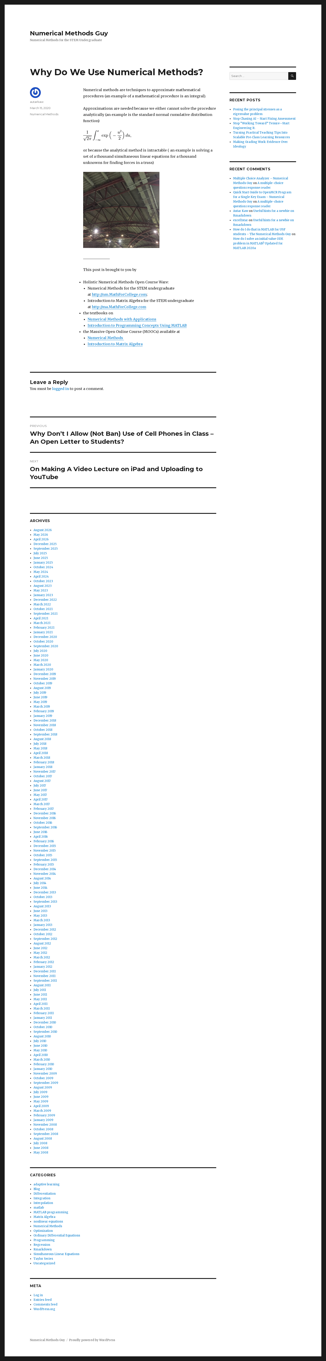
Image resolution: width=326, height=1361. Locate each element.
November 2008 (45, 1125)
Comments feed (45, 1304)
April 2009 (41, 1106)
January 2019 (42, 716)
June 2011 (40, 994)
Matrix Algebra (44, 1217)
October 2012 (42, 934)
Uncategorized (44, 1263)
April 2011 (40, 1004)
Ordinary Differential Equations (56, 1235)
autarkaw (36, 102)
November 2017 (44, 772)
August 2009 (42, 1087)
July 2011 (39, 990)
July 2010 (39, 1041)
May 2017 (40, 795)
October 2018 (42, 730)
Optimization (43, 1231)
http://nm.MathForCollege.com (119, 294)
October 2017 (42, 776)
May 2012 (40, 953)
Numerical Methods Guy (69, 33)
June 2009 (40, 1097)
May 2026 (40, 535)
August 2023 (42, 586)
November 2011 (44, 976)
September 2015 (45, 860)
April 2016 (40, 837)
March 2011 (41, 1008)
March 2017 (41, 804)
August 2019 (42, 688)
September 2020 (45, 646)
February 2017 (43, 809)
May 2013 (40, 916)
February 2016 (43, 841)
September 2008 (45, 1134)
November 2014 (44, 874)
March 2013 (41, 920)
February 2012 (43, 962)
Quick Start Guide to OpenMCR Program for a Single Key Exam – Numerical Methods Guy (262, 196)
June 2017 (40, 790)
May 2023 (40, 590)
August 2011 (42, 985)
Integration (41, 1198)
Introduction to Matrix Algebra (115, 344)
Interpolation (43, 1203)
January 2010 (42, 1069)
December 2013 (44, 892)
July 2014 (39, 883)
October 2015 (42, 855)
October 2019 (42, 683)
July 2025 (40, 553)
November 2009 (45, 1073)
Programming (44, 1240)
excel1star (240, 220)
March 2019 (41, 706)
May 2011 (40, 999)
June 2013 (40, 911)
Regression (41, 1245)
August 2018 (42, 739)
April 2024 (41, 576)
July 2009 (40, 1092)
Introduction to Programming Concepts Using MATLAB (137, 325)
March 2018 (41, 758)
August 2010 (42, 1036)
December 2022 (45, 600)
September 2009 (45, 1083)
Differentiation (44, 1194)
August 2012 (42, 943)
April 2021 (40, 618)
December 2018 (44, 720)
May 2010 (40, 1050)
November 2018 (44, 725)
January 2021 (43, 632)
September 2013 (45, 902)
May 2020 (40, 660)
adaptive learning (46, 1184)
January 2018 (42, 767)
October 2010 (42, 1027)
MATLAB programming (50, 1212)
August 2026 (42, 530)
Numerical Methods (106, 338)
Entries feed (42, 1300)
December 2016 (44, 813)
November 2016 (44, 818)
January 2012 (42, 967)
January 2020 (43, 669)
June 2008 (40, 1148)
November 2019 (44, 679)
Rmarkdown (42, 1249)
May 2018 (40, 748)
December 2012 (44, 929)
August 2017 (42, 781)
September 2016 (45, 827)
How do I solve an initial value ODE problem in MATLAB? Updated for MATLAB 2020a (258, 243)
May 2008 (40, 1152)
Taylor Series (43, 1259)
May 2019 (40, 702)
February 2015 (43, 864)
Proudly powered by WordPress (92, 1340)
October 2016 (42, 823)
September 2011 (45, 981)
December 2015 (44, 846)
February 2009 (44, 1115)
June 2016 (40, 832)
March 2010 (41, 1060)
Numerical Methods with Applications (122, 319)
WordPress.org (44, 1309)
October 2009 (43, 1078)
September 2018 (45, 734)
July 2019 (39, 693)
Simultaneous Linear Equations (56, 1254)
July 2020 (40, 651)
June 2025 (40, 558)
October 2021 (43, 609)
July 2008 (40, 1143)
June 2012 (40, 948)
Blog (36, 1189)
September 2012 (45, 939)
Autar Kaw (240, 211)
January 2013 (42, 925)
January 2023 (43, 595)
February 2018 (43, 762)
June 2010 (40, 1046)
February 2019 (43, 711)
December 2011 (44, 971)
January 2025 (43, 562)
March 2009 (42, 1111)
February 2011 (43, 1013)
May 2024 (40, 572)
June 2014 (40, 888)
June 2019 (40, 697)
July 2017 (39, 785)
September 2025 (45, 549)
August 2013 (42, 906)
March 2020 (42, 665)
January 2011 (42, 1018)
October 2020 (43, 641)
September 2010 (45, 1032)
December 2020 (45, 637)
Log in (38, 1295)
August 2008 (42, 1138)
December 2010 (44, 1022)
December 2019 (44, 674)
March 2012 (41, 957)
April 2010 (40, 1055)
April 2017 (40, 799)
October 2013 (42, 897)
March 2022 (42, 604)
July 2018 (39, 744)
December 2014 (44, 869)
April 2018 (40, 753)
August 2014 (42, 878)
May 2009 (40, 1101)
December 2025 (45, 544)
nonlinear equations (48, 1221)
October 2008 (43, 1129)
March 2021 (41, 623)
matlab (38, 1207)
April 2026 (41, 539)
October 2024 (43, 567)
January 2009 (43, 1120)
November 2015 (44, 850)
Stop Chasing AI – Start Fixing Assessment (264, 119)
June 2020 (40, 655)
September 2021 (45, 614)
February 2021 (43, 628)
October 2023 (43, 581)
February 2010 (43, 1064)
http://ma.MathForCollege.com (119, 307)
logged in (60, 388)
